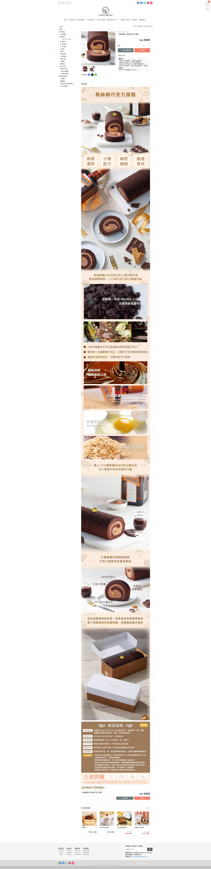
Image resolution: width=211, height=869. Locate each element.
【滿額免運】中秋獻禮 (66, 39)
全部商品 (69, 848)
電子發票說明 (77, 854)
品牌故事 (61, 850)
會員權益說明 (86, 850)
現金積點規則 (86, 852)
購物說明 (77, 848)
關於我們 (61, 848)
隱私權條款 (86, 854)
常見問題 (69, 854)
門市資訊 (61, 852)
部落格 (61, 854)
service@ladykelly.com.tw (139, 856)
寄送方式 (77, 852)
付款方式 (77, 850)
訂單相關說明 (68, 852)
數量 (119, 45)
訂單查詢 (69, 850)
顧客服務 (86, 848)
